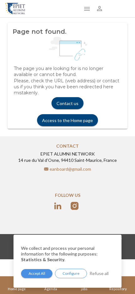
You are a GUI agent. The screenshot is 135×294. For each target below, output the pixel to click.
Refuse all (99, 273)
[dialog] (68, 261)
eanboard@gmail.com (70, 169)
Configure (70, 273)
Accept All (37, 273)
